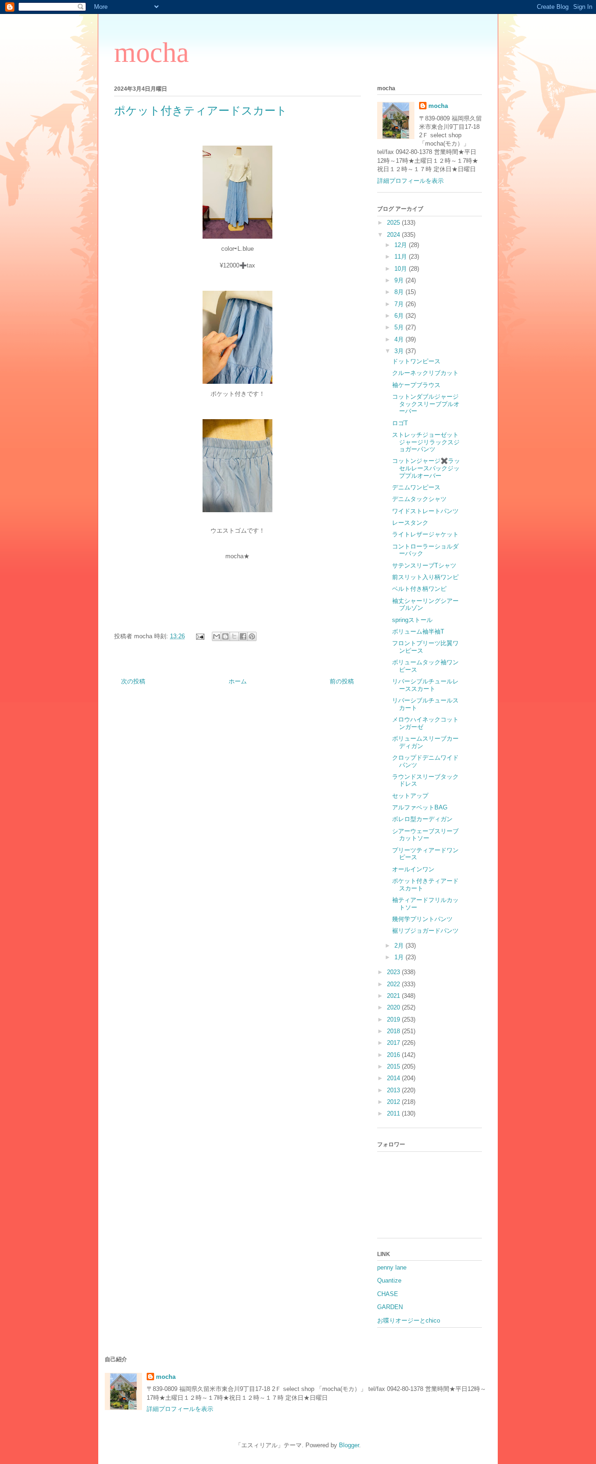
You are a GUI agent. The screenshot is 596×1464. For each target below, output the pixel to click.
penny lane (391, 1267)
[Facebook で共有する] (243, 636)
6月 (400, 315)
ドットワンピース (416, 361)
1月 (400, 957)
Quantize (389, 1280)
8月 (400, 291)
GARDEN (390, 1307)
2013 (394, 1090)
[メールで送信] (216, 636)
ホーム (238, 681)
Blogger (349, 1445)
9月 (400, 280)
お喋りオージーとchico (408, 1320)
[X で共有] (234, 636)
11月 (401, 256)
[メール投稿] (199, 636)
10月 (401, 268)
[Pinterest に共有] (252, 636)
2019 (394, 1019)
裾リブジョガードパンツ (425, 930)
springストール (412, 619)
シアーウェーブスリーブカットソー (425, 835)
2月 (400, 945)
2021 (394, 995)
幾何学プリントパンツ (422, 919)
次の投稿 (133, 681)
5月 (400, 327)
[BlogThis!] (225, 636)
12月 (401, 244)
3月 (400, 351)
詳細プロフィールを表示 (410, 180)
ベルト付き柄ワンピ (419, 588)
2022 (394, 984)
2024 (394, 234)
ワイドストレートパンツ (425, 511)
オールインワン (413, 869)
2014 (394, 1078)
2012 (394, 1101)
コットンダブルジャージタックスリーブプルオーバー (426, 403)
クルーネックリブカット (425, 372)
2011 (394, 1113)
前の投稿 (342, 681)
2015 (394, 1066)
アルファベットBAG (419, 807)
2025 (394, 222)
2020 (394, 1007)
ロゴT (400, 423)
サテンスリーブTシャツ (424, 565)
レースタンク (410, 522)
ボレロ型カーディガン (422, 819)
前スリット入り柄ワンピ (425, 577)
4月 (400, 339)
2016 (394, 1054)
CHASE (387, 1293)
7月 (400, 304)
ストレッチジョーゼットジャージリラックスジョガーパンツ (426, 442)
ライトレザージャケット (425, 534)
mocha (151, 52)
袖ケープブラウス (416, 384)
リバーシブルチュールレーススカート (425, 685)
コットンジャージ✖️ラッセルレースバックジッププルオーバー (426, 468)
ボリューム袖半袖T (418, 631)
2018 (394, 1031)
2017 (394, 1042)
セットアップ (410, 795)
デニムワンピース (416, 487)
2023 (394, 972)
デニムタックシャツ (419, 498)
